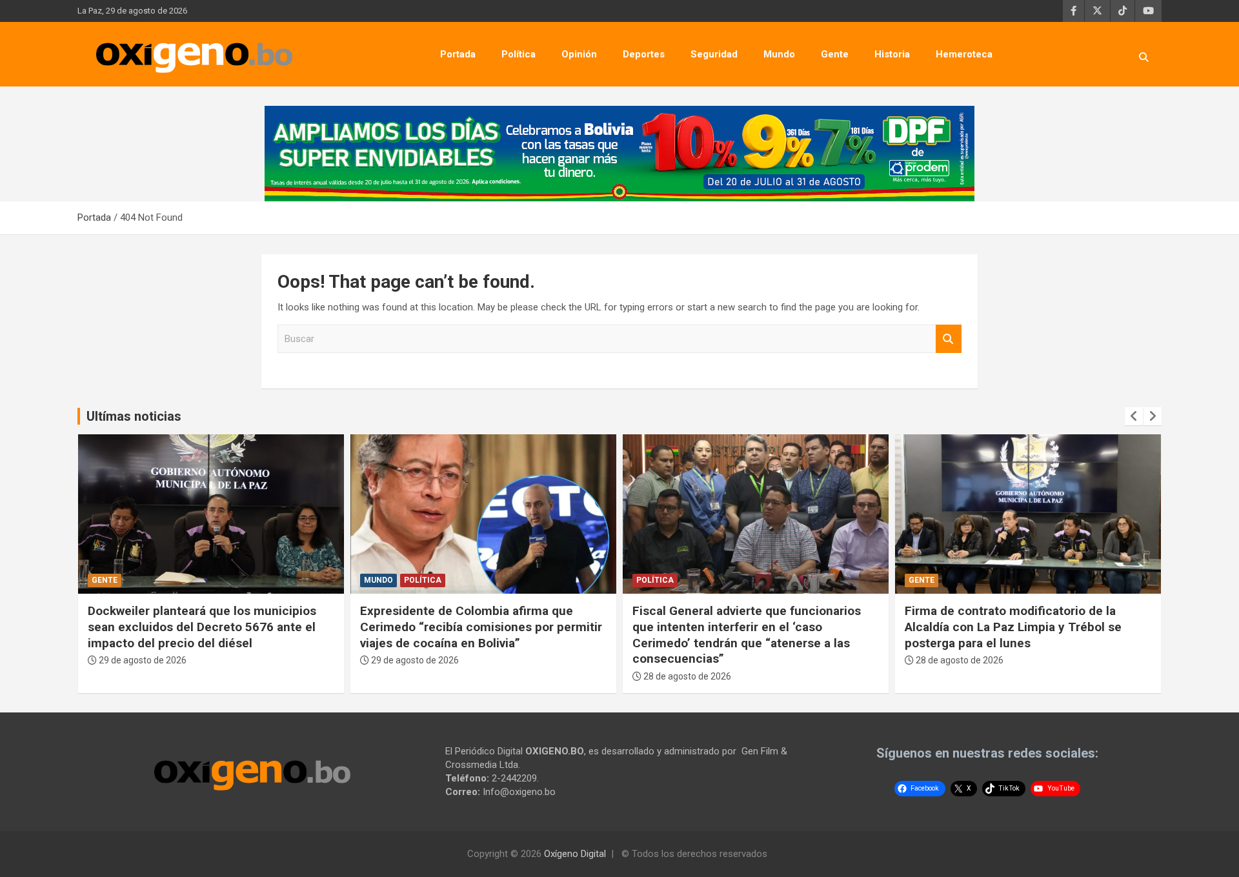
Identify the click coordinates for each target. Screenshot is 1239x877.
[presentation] (1134, 416)
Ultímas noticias (133, 416)
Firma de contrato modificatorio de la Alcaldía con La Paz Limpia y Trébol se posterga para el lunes (1013, 626)
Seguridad (714, 54)
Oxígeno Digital (575, 854)
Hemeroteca (964, 54)
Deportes (644, 54)
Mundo (779, 54)
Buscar (949, 339)
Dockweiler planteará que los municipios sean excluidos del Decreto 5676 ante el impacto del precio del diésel (202, 626)
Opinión (579, 54)
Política (518, 54)
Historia (892, 54)
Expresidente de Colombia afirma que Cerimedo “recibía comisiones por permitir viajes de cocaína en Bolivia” (481, 626)
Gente (835, 54)
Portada (458, 54)
